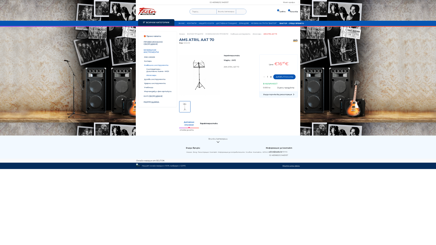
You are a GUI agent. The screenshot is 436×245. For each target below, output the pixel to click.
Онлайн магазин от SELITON (150, 161)
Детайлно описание (189, 123)
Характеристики (209, 123)
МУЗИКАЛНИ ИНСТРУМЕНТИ (217, 34)
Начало (182, 34)
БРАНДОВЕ (244, 23)
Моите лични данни (291, 166)
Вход (195, 152)
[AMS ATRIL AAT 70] (199, 95)
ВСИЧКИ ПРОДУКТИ (195, 34)
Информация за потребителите (231, 152)
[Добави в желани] (295, 58)
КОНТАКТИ (192, 23)
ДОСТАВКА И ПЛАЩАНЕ (226, 23)
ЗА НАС (181, 23)
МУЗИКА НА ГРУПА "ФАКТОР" (264, 23)
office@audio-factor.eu (278, 152)
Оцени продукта (285, 88)
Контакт (213, 152)
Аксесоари (257, 34)
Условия (249, 152)
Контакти (257, 152)
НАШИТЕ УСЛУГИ (206, 23)
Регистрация (203, 152)
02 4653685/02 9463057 (219, 2)
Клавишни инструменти (240, 34)
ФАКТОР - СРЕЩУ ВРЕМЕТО (291, 23)
